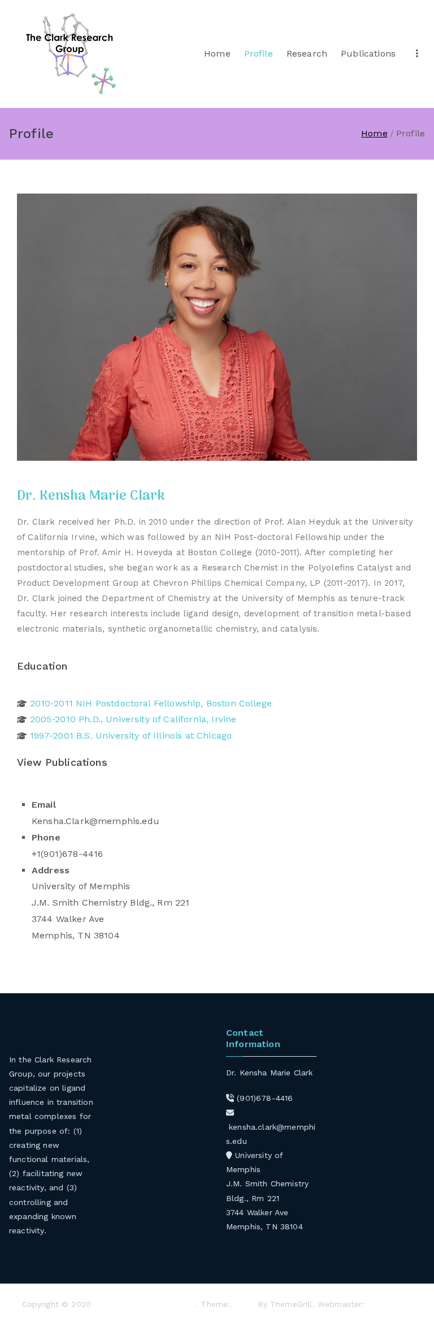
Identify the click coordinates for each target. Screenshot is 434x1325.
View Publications (62, 762)
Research (307, 53)
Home (217, 53)
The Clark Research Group (145, 1304)
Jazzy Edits (390, 1304)
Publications (368, 53)
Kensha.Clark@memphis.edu (95, 821)
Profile (258, 53)
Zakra (244, 1304)
